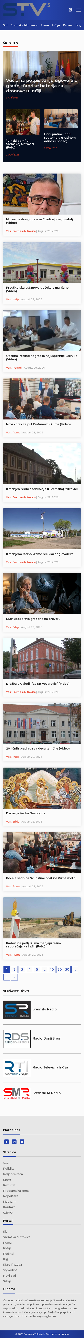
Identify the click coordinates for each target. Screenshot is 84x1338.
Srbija (7, 1281)
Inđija (56, 25)
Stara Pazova (12, 1264)
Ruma (45, 25)
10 (52, 969)
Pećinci (68, 25)
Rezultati (9, 1185)
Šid (5, 25)
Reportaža (10, 1196)
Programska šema (16, 1191)
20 (59, 969)
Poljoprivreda (13, 1174)
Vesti (6, 1163)
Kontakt (9, 1207)
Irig (78, 25)
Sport (7, 1179)
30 (67, 969)
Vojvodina (10, 1270)
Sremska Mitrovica (24, 25)
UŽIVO (8, 1213)
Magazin (9, 1201)
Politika (8, 1168)
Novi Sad (9, 1275)
